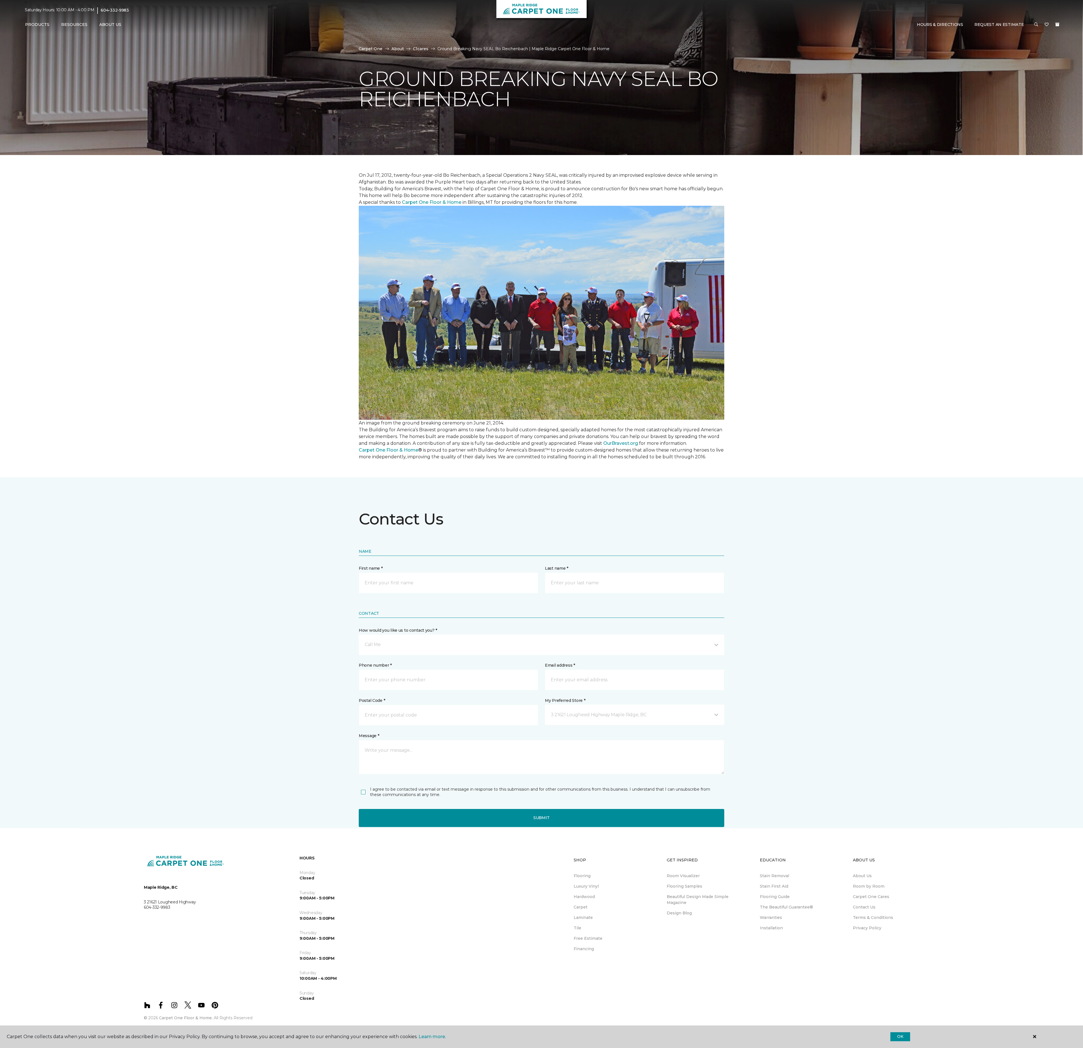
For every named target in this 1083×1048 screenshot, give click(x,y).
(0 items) (1057, 24)
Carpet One (370, 48)
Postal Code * (372, 700)
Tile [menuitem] (577, 927)
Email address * (560, 665)
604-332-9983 (115, 10)
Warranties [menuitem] (771, 917)
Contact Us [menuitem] (864, 907)
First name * (371, 568)
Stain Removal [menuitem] (774, 875)
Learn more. (432, 1036)
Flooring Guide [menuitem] (775, 896)
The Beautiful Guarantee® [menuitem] (786, 907)
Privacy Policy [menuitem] (867, 927)
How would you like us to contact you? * (398, 630)
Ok (900, 1036)
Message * (369, 736)
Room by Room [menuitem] (868, 886)
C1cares (420, 48)
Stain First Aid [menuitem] (774, 886)
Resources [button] (74, 24)
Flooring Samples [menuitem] (684, 886)
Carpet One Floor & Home (431, 202)
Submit (541, 817)
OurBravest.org (620, 443)
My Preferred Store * (565, 700)
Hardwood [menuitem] (584, 896)
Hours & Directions (940, 24)
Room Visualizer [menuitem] (683, 875)
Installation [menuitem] (771, 927)
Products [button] (37, 24)
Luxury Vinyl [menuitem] (586, 886)
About (397, 48)
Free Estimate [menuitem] (588, 938)
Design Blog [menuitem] (679, 913)
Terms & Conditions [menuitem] (873, 917)
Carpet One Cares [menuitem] (871, 896)
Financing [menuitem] (584, 948)
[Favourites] (1046, 25)
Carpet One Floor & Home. (186, 1017)
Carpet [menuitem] (580, 907)
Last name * (556, 568)
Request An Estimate (999, 24)
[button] (1036, 25)
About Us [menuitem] (862, 875)
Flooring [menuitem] (582, 875)
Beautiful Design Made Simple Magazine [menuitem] (697, 899)
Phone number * (375, 665)
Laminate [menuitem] (583, 917)
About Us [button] (110, 24)
